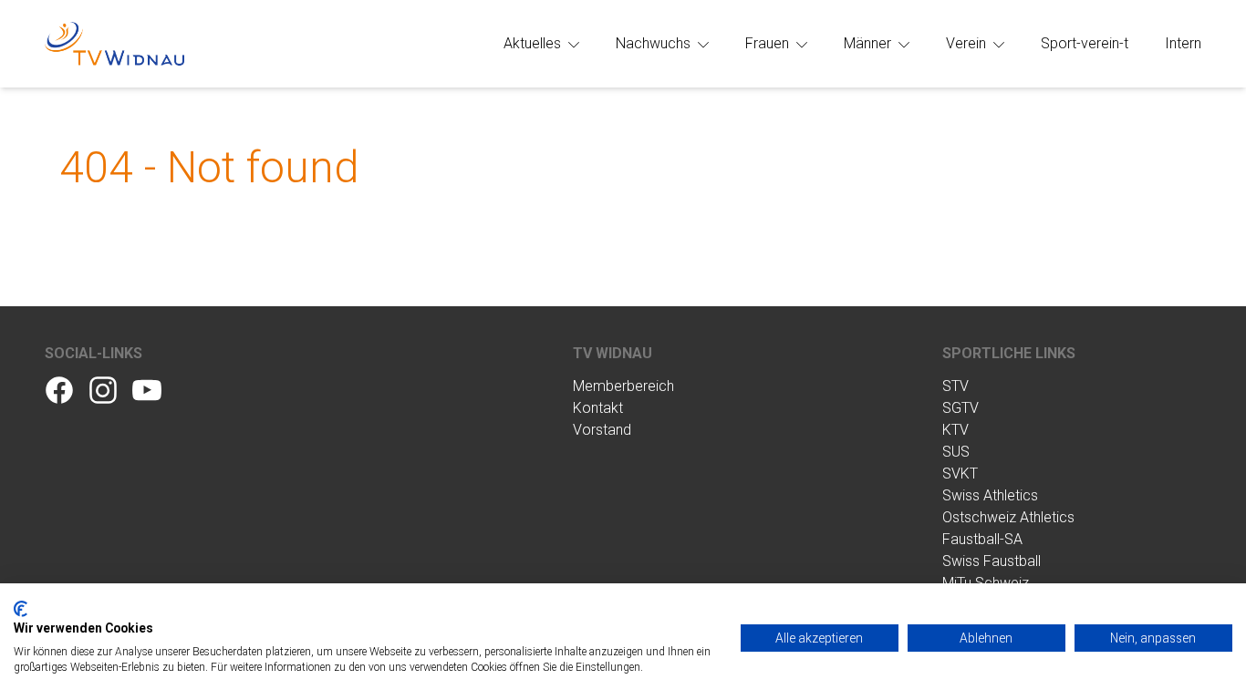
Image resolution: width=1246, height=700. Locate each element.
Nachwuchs (655, 43)
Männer (869, 43)
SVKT (960, 473)
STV (955, 386)
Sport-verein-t (1084, 43)
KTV (955, 429)
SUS (956, 451)
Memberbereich (623, 386)
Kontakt (598, 408)
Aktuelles (534, 43)
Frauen (769, 43)
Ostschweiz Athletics (1008, 517)
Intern (1183, 43)
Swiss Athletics (990, 495)
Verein (968, 43)
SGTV (960, 408)
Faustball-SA (982, 539)
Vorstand (602, 429)
